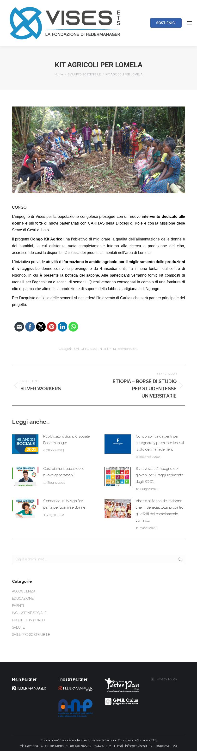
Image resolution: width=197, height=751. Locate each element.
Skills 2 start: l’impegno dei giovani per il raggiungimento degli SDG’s (159, 475)
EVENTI (18, 606)
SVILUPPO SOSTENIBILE (91, 349)
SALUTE (18, 627)
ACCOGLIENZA (23, 591)
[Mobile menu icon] (189, 23)
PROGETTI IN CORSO (28, 620)
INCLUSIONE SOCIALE (29, 613)
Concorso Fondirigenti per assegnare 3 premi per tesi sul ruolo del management (160, 443)
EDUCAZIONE (23, 598)
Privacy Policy (166, 679)
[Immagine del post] (25, 444)
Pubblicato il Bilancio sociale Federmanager (66, 439)
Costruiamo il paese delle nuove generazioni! (63, 471)
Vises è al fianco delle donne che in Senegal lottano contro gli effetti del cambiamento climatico (160, 511)
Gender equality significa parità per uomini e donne (64, 504)
